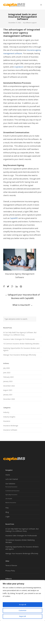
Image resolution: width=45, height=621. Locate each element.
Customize (22, 610)
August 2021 (7, 390)
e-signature (18, 67)
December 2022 (9, 386)
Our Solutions (10, 484)
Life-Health (8, 498)
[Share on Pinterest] (21, 286)
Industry (6, 412)
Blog (7, 512)
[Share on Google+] (12, 286)
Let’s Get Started (11, 479)
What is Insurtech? (23, 305)
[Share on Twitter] (8, 286)
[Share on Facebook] (4, 286)
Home (7, 475)
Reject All (22, 616)
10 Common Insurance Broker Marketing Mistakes (21, 344)
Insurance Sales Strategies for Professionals (19, 339)
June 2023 (6, 373)
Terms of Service (11, 565)
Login (7, 516)
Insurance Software (10, 430)
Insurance (6, 421)
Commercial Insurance (12, 490)
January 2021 (7, 395)
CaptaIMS (14, 218)
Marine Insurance (10, 502)
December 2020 (9, 399)
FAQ (7, 508)
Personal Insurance (11, 487)
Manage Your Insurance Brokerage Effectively (19, 355)
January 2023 (7, 381)
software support (30, 22)
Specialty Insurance (11, 494)
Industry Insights (9, 417)
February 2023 (8, 377)
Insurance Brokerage (10, 426)
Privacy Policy (10, 571)
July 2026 (6, 368)
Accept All (22, 605)
